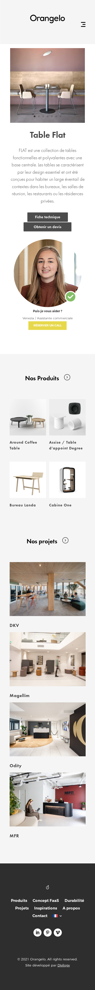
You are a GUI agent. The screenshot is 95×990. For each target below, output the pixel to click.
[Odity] (48, 729)
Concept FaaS (46, 901)
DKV (14, 625)
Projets (22, 908)
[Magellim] (48, 659)
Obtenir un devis (47, 226)
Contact (39, 916)
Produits (19, 901)
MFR (14, 836)
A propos (71, 908)
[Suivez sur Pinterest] (48, 932)
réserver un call (47, 325)
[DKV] (48, 589)
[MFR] (48, 799)
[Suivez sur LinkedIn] (37, 932)
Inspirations (45, 908)
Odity (16, 765)
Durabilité (74, 901)
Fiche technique (47, 217)
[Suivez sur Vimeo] (58, 932)
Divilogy (64, 965)
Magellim (20, 695)
